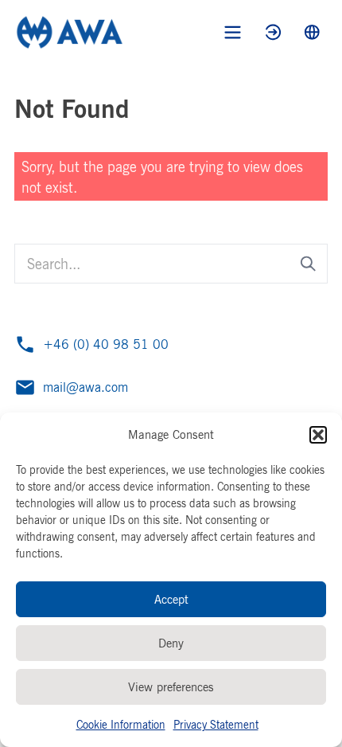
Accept (171, 599)
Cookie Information (120, 724)
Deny (171, 643)
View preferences (171, 686)
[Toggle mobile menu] (233, 32)
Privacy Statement (215, 724)
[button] (318, 435)
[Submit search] (308, 264)
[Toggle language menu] (312, 32)
